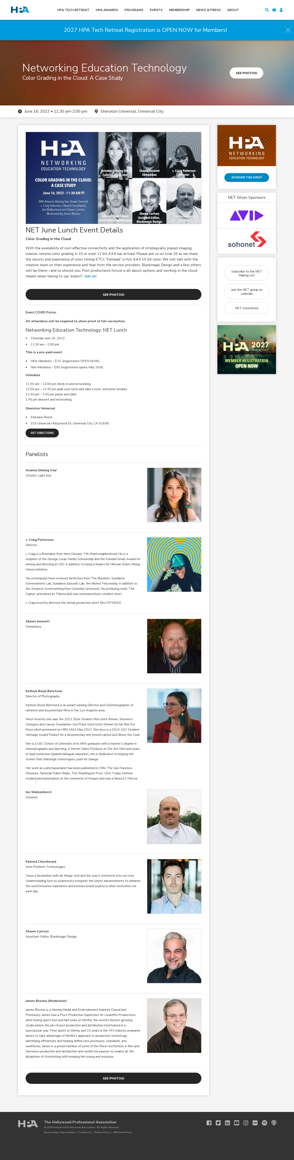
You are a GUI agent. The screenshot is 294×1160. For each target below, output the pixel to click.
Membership (179, 10)
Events (156, 10)
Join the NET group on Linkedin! (246, 292)
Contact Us (85, 1132)
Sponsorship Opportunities (59, 1132)
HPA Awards (107, 10)
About (233, 10)
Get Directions (42, 433)
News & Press (208, 10)
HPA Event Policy (122, 1132)
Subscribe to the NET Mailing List (246, 273)
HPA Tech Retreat (73, 10)
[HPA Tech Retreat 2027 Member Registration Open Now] (246, 349)
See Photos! (246, 73)
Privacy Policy (102, 1132)
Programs (134, 10)
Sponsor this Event (246, 177)
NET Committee (246, 308)
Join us (90, 276)
